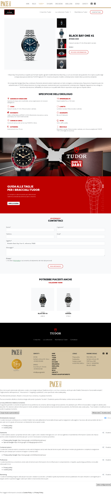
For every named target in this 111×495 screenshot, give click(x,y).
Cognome (60, 227)
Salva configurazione (103, 485)
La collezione (47, 340)
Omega (54, 360)
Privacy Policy (39, 493)
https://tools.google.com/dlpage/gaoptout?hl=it (28, 442)
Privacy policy (76, 357)
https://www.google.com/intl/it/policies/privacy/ (32, 440)
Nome (8, 227)
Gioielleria (68, 4)
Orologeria (59, 4)
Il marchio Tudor (45, 12)
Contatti (85, 4)
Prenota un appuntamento (61, 374)
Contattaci (96, 12)
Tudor (41, 4)
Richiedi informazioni (78, 52)
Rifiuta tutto (96, 413)
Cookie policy (75, 359)
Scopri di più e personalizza (9, 413)
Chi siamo (50, 4)
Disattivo (108, 433)
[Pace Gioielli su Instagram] (95, 4)
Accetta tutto (106, 413)
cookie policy (62, 392)
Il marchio (36, 340)
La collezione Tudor (62, 12)
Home (27, 4)
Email (59, 234)
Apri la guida (13, 203)
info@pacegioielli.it (39, 372)
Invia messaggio (55, 266)
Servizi (77, 4)
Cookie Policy (27, 493)
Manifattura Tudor (81, 12)
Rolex (34, 4)
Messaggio (10, 247)
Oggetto (9, 241)
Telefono (9, 234)
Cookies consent (76, 361)
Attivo (109, 418)
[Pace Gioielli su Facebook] (92, 4)
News (54, 370)
